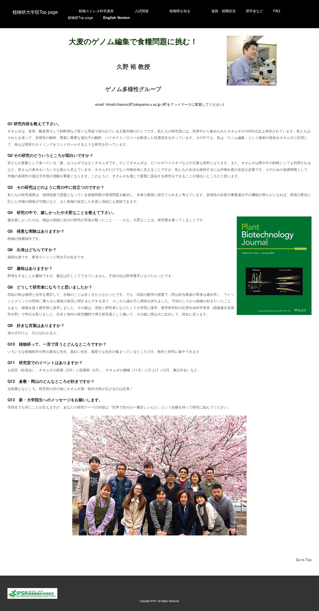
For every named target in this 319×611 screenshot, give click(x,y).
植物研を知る (179, 10)
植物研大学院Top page (35, 11)
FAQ (276, 10)
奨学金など (254, 10)
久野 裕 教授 (133, 66)
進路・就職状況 (223, 10)
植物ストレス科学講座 (96, 10)
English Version (116, 17)
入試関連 (142, 10)
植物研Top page (80, 17)
